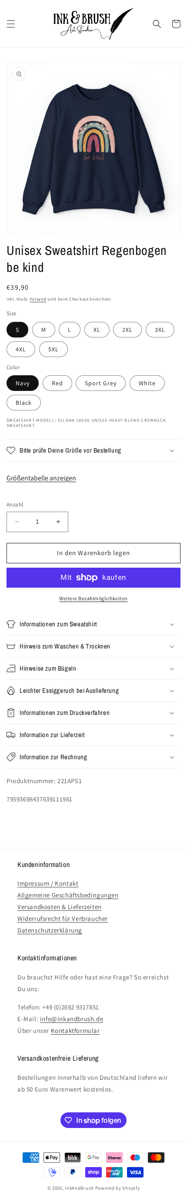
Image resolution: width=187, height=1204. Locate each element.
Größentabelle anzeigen (41, 478)
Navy (23, 383)
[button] (10, 23)
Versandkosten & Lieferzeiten (59, 907)
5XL (53, 349)
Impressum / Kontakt (47, 883)
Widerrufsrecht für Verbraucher (62, 918)
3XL (160, 330)
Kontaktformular (75, 1030)
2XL (127, 330)
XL (97, 330)
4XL (21, 349)
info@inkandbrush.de (71, 1019)
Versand (38, 299)
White (147, 383)
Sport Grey (101, 383)
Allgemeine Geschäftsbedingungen (68, 895)
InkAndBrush (79, 1188)
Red (57, 383)
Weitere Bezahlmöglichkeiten (93, 598)
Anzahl (15, 504)
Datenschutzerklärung (49, 930)
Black (24, 403)
